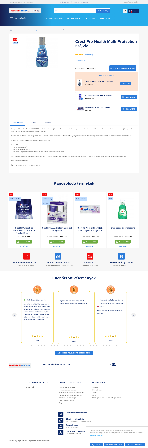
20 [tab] (93, 346)
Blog (60, 403)
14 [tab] (74, 346)
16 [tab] (80, 346)
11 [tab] (64, 346)
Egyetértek (96, 445)
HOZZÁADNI (130, 97)
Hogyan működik (75, 18)
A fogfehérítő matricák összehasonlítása (71, 392)
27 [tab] (116, 346)
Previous (14, 315)
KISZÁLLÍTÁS (30, 387)
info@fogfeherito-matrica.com (21, 2)
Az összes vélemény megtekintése (74, 353)
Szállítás (127, 2)
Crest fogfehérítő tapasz (66, 400)
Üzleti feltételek (97, 390)
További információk (96, 435)
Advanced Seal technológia (67, 398)
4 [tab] (41, 346)
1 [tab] (32, 346)
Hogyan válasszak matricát (67, 390)
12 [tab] (67, 346)
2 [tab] (35, 346)
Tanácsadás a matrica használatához (70, 395)
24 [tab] (106, 346)
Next (133, 315)
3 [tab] (38, 346)
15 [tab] (77, 346)
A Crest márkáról (55, 18)
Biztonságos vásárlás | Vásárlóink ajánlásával (106, 398)
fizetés (135, 2)
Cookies (94, 392)
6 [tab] (48, 346)
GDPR (94, 395)
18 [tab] (87, 346)
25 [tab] (110, 346)
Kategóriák (20, 18)
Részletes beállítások (114, 445)
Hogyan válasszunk (81, 2)
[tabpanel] (37, 317)
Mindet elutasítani (135, 445)
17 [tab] (84, 346)
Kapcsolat (105, 18)
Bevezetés (24, 30)
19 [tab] (90, 346)
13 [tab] (71, 346)
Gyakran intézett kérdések (67, 387)
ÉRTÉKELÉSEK (64, 2)
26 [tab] (113, 346)
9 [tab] (58, 346)
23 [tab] (103, 346)
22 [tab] (100, 346)
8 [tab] (54, 346)
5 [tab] (45, 346)
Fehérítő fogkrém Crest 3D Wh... (98, 107)
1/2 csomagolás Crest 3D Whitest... (99, 95)
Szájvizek (33, 30)
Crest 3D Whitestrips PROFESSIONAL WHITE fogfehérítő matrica (24, 230)
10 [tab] (61, 346)
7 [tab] (51, 346)
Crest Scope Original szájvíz (123, 228)
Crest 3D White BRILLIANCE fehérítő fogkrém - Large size (89, 229)
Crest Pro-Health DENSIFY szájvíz (99, 82)
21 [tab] (97, 346)
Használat (91, 18)
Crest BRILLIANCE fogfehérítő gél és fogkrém (57, 229)
